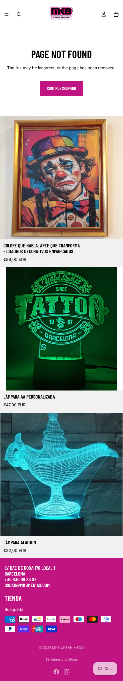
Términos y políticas (61, 659)
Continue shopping (61, 88)
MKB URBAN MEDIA (68, 647)
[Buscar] (19, 14)
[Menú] (6, 14)
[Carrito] (116, 14)
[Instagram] (66, 671)
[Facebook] (56, 671)
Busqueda (14, 609)
